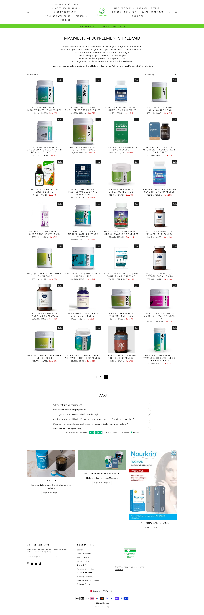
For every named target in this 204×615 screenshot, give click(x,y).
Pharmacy (130, 12)
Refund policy (83, 557)
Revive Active (111, 66)
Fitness (81, 16)
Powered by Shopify (102, 607)
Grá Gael (142, 8)
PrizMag (123, 66)
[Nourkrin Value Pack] (153, 485)
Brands (116, 12)
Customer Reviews (152, 12)
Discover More (51, 493)
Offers (155, 8)
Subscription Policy (85, 576)
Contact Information (86, 572)
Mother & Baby (123, 8)
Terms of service (84, 553)
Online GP (138, 16)
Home (77, 4)
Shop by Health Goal (65, 8)
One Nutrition (145, 66)
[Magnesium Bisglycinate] (102, 460)
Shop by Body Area (65, 12)
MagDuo (132, 66)
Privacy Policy (83, 561)
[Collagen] (51, 463)
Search (80, 550)
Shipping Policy (83, 584)
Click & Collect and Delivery (89, 580)
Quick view (44, 103)
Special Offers (61, 4)
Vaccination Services (86, 569)
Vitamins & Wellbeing (58, 16)
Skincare (65, 20)
